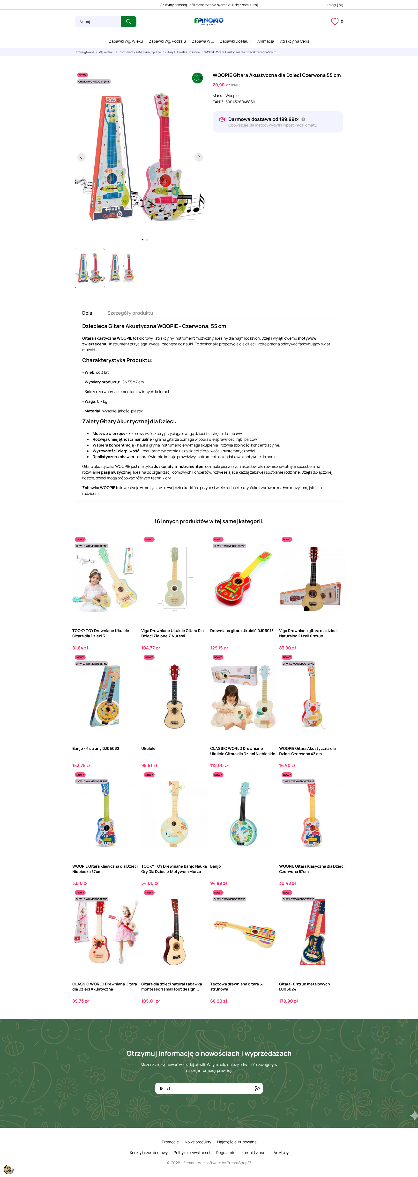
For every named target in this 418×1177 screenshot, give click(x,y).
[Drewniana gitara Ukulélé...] (268, 554)
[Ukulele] (199, 672)
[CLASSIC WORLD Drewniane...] (268, 672)
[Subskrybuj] (258, 1088)
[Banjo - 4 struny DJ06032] (131, 672)
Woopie (232, 95)
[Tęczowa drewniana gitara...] (268, 907)
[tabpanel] (140, 157)
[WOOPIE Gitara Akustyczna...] (337, 672)
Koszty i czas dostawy (149, 1152)
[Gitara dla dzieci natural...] (199, 907)
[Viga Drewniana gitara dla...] (337, 554)
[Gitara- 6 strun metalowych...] (337, 907)
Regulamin (225, 1152)
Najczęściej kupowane (237, 1142)
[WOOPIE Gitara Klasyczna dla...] (131, 789)
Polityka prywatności (192, 1152)
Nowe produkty (198, 1142)
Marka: (219, 95)
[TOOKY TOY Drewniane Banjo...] (199, 789)
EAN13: (219, 101)
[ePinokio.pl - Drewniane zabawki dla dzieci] (209, 22)
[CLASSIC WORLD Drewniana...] (131, 907)
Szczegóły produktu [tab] (130, 313)
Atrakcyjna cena (294, 41)
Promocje (170, 1142)
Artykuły (281, 1152)
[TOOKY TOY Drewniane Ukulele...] (131, 554)
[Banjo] (268, 789)
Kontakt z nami (254, 1152)
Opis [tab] (87, 313)
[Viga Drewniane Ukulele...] (199, 554)
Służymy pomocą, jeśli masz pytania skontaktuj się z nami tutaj (209, 4)
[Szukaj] (128, 21)
